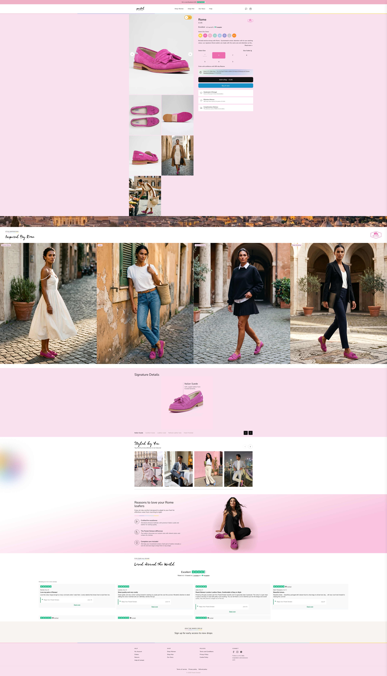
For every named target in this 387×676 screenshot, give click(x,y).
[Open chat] (246, 9)
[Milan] (215, 35)
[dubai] (234, 35)
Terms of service (182, 669)
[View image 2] (145, 115)
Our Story (202, 9)
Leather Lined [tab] (161, 433)
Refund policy (203, 669)
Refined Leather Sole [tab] (174, 433)
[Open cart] (251, 9)
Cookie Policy (204, 657)
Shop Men (191, 9)
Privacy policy (192, 669)
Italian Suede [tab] (138, 433)
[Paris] (210, 35)
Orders (136, 654)
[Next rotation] (251, 433)
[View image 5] (177, 155)
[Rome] (205, 35)
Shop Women (179, 9)
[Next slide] (250, 446)
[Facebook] (233, 652)
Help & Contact (139, 660)
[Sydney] (200, 35)
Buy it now (226, 86)
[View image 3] (177, 115)
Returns (136, 657)
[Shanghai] (229, 35)
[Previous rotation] (246, 433)
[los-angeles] (220, 35)
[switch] (188, 17)
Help (210, 9)
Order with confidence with (211, 66)
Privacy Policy (204, 654)
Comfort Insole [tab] (150, 433)
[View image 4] (145, 155)
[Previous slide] (245, 446)
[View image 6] (145, 196)
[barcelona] (225, 35)
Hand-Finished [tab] (188, 433)
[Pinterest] (241, 652)
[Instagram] (237, 652)
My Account (138, 651)
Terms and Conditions (206, 651)
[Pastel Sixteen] (140, 9)
